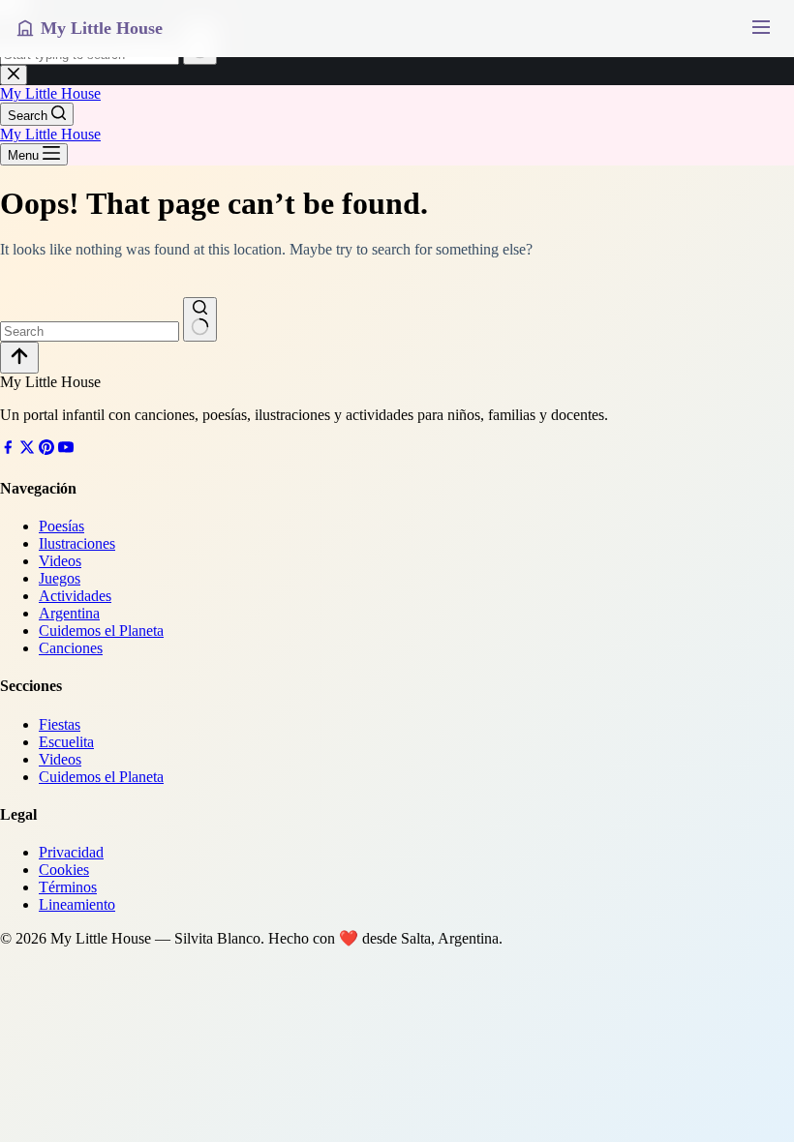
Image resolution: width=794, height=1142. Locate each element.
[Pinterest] (46, 449)
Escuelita (66, 742)
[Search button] (200, 319)
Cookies (64, 869)
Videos (60, 561)
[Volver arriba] (19, 358)
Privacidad (71, 852)
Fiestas (59, 724)
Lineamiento (77, 904)
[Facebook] (7, 449)
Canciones (71, 648)
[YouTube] (66, 449)
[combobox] (89, 331)
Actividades (75, 595)
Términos (68, 887)
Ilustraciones (77, 543)
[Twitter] (27, 449)
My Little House (50, 93)
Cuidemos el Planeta (101, 630)
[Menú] (761, 29)
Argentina (69, 613)
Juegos (59, 578)
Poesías (61, 526)
